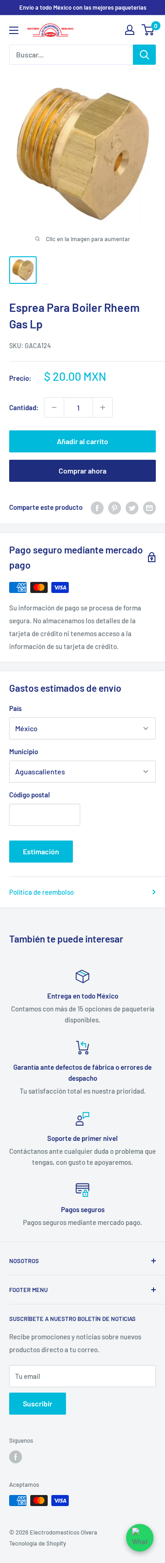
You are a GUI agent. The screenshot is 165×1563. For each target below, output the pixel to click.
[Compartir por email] (149, 507)
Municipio (23, 751)
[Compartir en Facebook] (97, 507)
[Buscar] (144, 55)
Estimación (41, 851)
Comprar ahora (82, 470)
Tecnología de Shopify (37, 1543)
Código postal (29, 794)
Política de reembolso (41, 892)
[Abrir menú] (13, 30)
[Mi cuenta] (129, 30)
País (15, 708)
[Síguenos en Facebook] (15, 1456)
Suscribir (37, 1403)
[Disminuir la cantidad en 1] (54, 407)
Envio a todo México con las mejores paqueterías (82, 7)
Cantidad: (23, 407)
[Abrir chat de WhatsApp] (140, 1538)
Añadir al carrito (82, 441)
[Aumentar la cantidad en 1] (102, 407)
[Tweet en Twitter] (132, 507)
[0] (148, 29)
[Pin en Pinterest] (114, 507)
